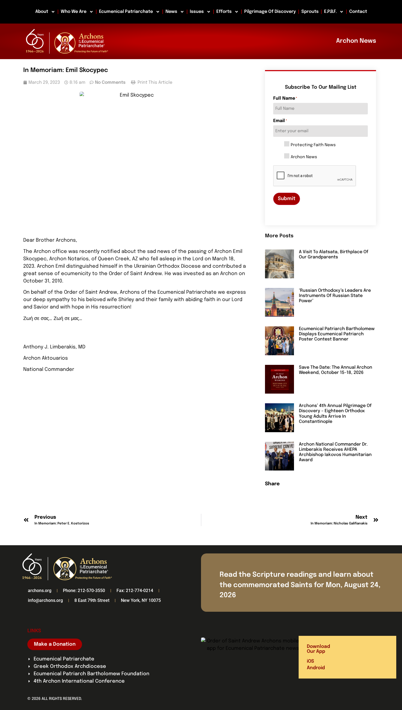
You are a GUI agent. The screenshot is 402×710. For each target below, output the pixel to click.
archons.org (39, 590)
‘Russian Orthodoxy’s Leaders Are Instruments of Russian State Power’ (335, 295)
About (41, 11)
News (171, 11)
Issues (197, 11)
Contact (358, 11)
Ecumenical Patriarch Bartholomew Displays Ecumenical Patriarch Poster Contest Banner (337, 334)
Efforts (224, 11)
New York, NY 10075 (141, 600)
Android (316, 668)
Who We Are (73, 11)
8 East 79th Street (91, 600)
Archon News (304, 157)
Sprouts (310, 11)
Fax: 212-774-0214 (134, 590)
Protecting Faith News (313, 145)
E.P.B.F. (330, 11)
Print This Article (154, 82)
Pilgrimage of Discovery (270, 11)
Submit (286, 198)
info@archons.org (45, 600)
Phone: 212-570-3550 (84, 590)
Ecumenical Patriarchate (126, 11)
